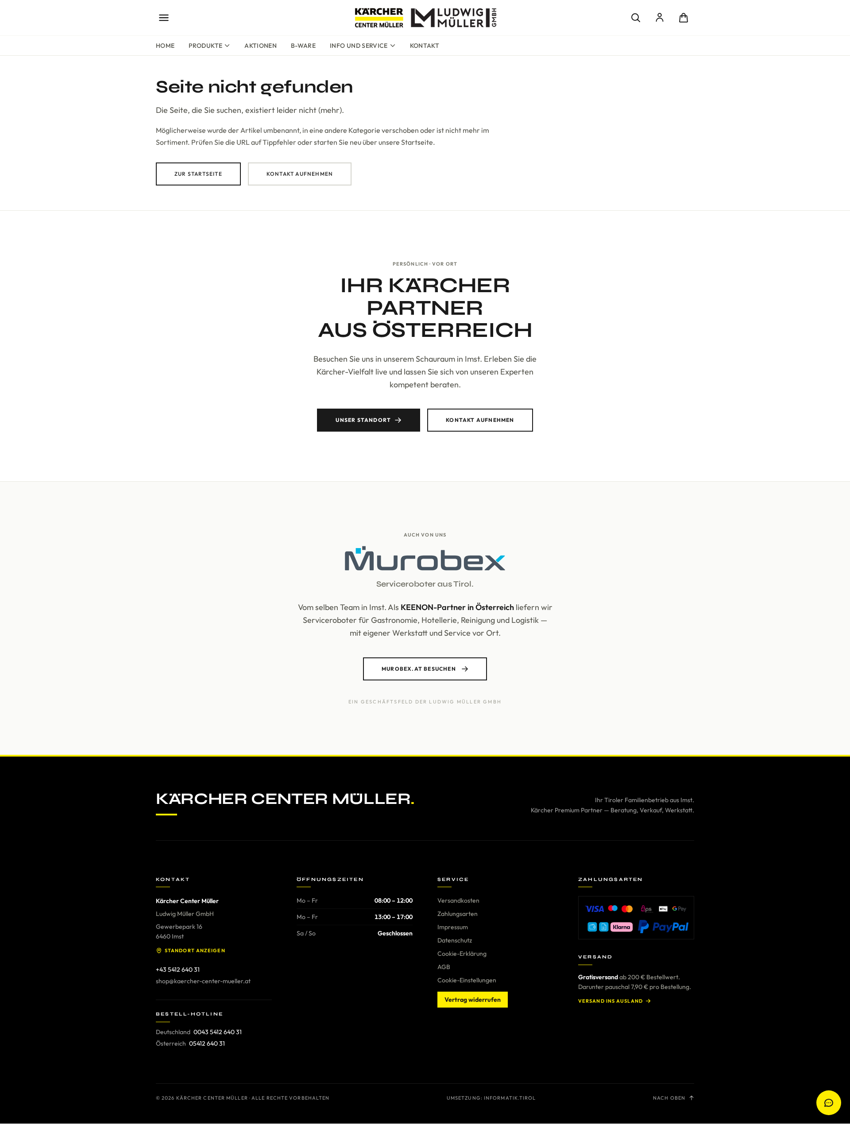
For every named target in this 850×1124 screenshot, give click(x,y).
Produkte (205, 46)
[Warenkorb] (683, 17)
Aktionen (260, 46)
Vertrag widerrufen (472, 1000)
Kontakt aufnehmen (300, 173)
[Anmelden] (659, 17)
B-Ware (303, 46)
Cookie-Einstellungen (466, 980)
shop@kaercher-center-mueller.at (203, 981)
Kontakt (424, 46)
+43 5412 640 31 (178, 969)
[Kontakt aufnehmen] (828, 1102)
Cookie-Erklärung (462, 954)
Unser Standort (363, 420)
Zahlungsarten (457, 914)
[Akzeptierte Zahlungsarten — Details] (636, 917)
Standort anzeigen (195, 950)
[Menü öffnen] (163, 17)
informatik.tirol (510, 1098)
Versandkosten (458, 900)
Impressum (452, 927)
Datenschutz (454, 940)
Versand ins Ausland (610, 1001)
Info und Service (359, 46)
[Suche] (635, 17)
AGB (443, 967)
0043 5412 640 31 (217, 1032)
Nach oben (669, 1098)
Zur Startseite (198, 173)
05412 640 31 (207, 1043)
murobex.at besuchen (419, 668)
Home (165, 46)
